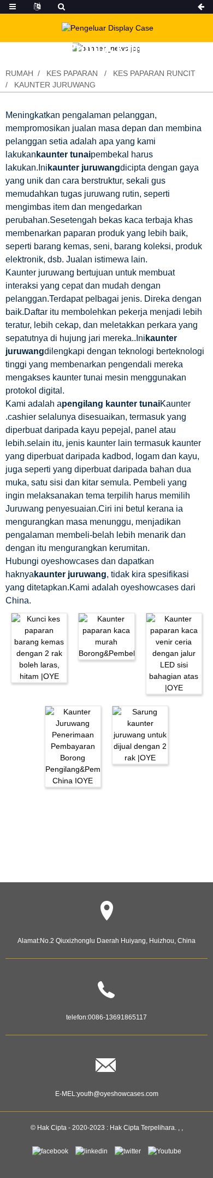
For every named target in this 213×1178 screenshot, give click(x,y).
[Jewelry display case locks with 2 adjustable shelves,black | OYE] (39, 646)
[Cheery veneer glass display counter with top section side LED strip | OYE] (174, 652)
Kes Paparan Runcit (154, 73)
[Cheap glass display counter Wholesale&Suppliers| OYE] (106, 635)
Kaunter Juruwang (55, 84)
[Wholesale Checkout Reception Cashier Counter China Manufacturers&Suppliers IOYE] (72, 745)
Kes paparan (72, 73)
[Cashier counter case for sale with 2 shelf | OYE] (140, 734)
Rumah (19, 73)
